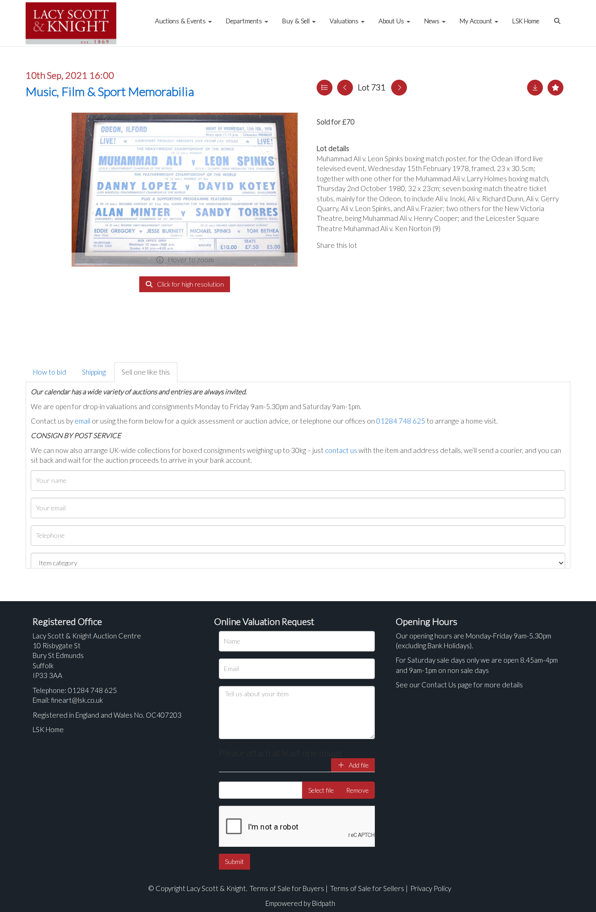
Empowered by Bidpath (300, 903)
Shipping (94, 372)
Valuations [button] (345, 21)
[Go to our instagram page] (410, 245)
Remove (357, 790)
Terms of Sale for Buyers (287, 888)
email (82, 421)
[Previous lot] (345, 88)
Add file (358, 765)
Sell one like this (146, 372)
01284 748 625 (400, 421)
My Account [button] (477, 21)
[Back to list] (324, 88)
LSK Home (525, 21)
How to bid (49, 372)
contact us (341, 450)
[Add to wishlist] (555, 88)
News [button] (432, 21)
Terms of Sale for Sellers (367, 888)
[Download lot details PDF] (535, 88)
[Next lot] (399, 88)
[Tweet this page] (391, 245)
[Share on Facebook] (372, 245)
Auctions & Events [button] (181, 21)
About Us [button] (392, 21)
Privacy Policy (430, 888)
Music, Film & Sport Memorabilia (110, 91)
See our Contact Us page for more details (459, 684)
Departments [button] (245, 21)
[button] (558, 16)
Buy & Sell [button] (296, 21)
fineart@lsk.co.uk (77, 700)
